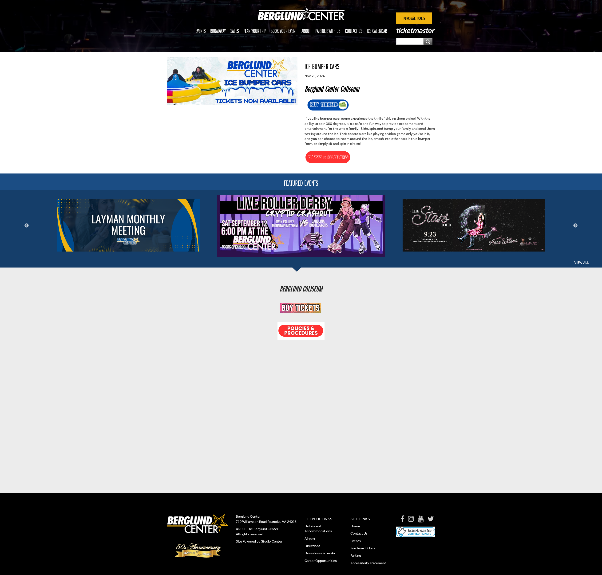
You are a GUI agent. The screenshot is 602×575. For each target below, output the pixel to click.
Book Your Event (284, 31)
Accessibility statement (368, 563)
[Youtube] (421, 519)
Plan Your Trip (254, 31)
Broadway (218, 31)
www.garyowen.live (308, 419)
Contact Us (353, 31)
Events (200, 31)
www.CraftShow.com (291, 350)
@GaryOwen (309, 434)
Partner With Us (327, 31)
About (306, 31)
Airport (310, 538)
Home (355, 526)
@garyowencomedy (309, 426)
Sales (234, 31)
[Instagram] (411, 519)
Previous (26, 225)
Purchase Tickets (363, 548)
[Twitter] (430, 519)
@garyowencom (306, 441)
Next (575, 225)
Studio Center (271, 541)
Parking (355, 555)
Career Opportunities (321, 561)
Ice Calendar (377, 31)
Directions (313, 546)
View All (581, 262)
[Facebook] (402, 519)
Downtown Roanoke (320, 553)
